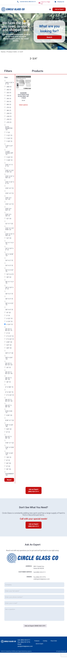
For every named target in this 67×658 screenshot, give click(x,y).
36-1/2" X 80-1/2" (8, 372)
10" (8, 312)
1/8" (8, 277)
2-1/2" (9, 318)
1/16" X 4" (9, 204)
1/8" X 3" (9, 298)
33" (8, 367)
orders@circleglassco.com (42, 579)
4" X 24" (10, 395)
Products (36, 641)
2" (8, 315)
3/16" (9, 342)
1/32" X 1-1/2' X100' (9, 228)
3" (8, 333)
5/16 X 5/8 (8, 411)
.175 (8, 107)
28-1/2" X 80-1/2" (8, 329)
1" (8, 132)
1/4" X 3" (9, 265)
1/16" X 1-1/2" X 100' (9, 171)
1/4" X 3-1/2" (9, 270)
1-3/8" (9, 160)
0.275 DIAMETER (8, 128)
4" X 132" (9, 392)
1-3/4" (9, 157)
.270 (8, 122)
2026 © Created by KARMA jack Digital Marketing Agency (16, 651)
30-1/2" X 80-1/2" (8, 364)
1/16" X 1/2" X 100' (9, 176)
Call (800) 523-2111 (40, 572)
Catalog (45, 641)
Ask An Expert (39, 643)
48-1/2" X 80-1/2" (8, 400)
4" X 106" (9, 387)
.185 (8, 110)
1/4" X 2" (9, 260)
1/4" (8, 238)
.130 (8, 95)
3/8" (9, 348)
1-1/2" (9, 135)
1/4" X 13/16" (9, 254)
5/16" (9, 415)
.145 (8, 98)
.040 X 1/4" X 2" (9, 83)
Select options (23, 105)
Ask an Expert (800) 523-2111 (35, 626)
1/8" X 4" (9, 309)
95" (8, 469)
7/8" (8, 457)
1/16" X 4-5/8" (8, 209)
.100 (8, 89)
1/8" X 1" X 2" (9, 282)
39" (8, 382)
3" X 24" (10, 339)
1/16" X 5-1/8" (8, 215)
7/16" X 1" (9, 442)
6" (8, 432)
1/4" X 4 (10, 274)
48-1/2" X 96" (8, 406)
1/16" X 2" (9, 188)
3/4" (9, 345)
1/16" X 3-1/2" (8, 198)
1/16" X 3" (9, 193)
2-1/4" (9, 321)
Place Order (54, 641)
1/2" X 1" (9, 223)
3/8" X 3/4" (9, 358)
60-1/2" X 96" (8, 437)
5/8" (9, 429)
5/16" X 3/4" (9, 425)
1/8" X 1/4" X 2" (9, 288)
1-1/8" (9, 141)
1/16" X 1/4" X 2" (9, 182)
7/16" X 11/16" (9, 448)
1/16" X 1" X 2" (9, 165)
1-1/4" (9, 138)
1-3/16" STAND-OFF (9, 153)
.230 (8, 116)
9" (8, 466)
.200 (8, 113)
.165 (8, 104)
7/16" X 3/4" (9, 453)
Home (3, 52)
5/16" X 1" (9, 420)
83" (8, 463)
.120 (8, 92)
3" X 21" (10, 336)
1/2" (8, 218)
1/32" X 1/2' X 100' (9, 234)
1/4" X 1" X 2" (9, 243)
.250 (8, 119)
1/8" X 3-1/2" (9, 304)
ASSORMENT (9, 474)
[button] (50, 9)
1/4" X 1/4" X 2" (9, 249)
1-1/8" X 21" (9, 146)
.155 (8, 101)
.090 (8, 86)
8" (8, 460)
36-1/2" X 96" (8, 378)
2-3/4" (9, 324)
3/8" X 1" (9, 353)
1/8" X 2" (9, 293)
